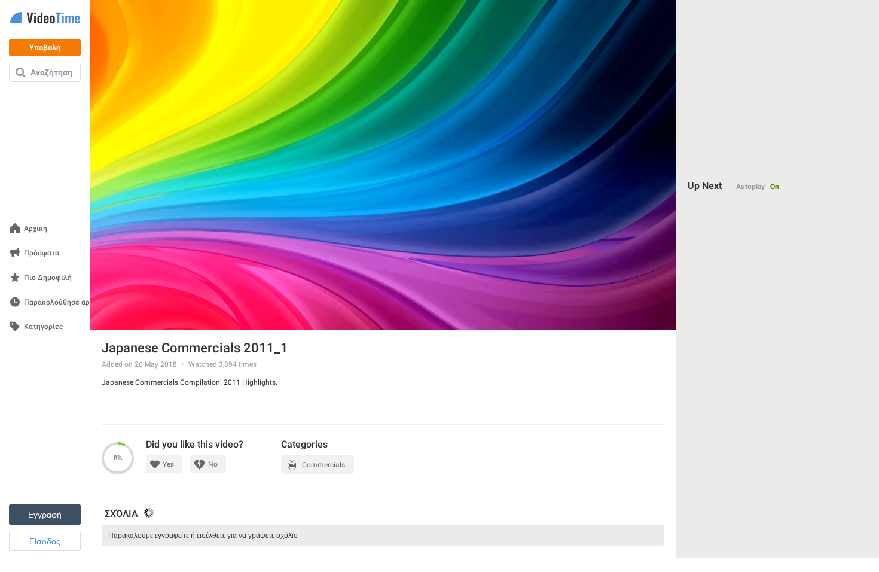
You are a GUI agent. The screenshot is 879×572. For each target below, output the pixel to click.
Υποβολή (44, 47)
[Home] (45, 19)
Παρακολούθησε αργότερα (69, 302)
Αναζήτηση (51, 72)
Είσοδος (44, 541)
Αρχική (35, 229)
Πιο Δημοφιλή (48, 278)
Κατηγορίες (43, 327)
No (213, 464)
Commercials (323, 465)
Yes (168, 464)
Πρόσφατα (41, 253)
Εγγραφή (45, 514)
